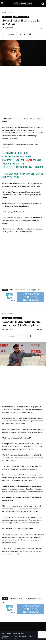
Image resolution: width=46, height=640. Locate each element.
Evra (16, 290)
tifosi (39, 290)
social (25, 17)
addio (11, 290)
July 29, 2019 (10, 177)
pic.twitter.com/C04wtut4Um (22, 167)
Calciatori (11, 12)
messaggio (32, 290)
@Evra (37, 160)
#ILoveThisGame (13, 163)
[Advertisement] (23, 92)
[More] (30, 34)
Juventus (17, 17)
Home (4, 12)
